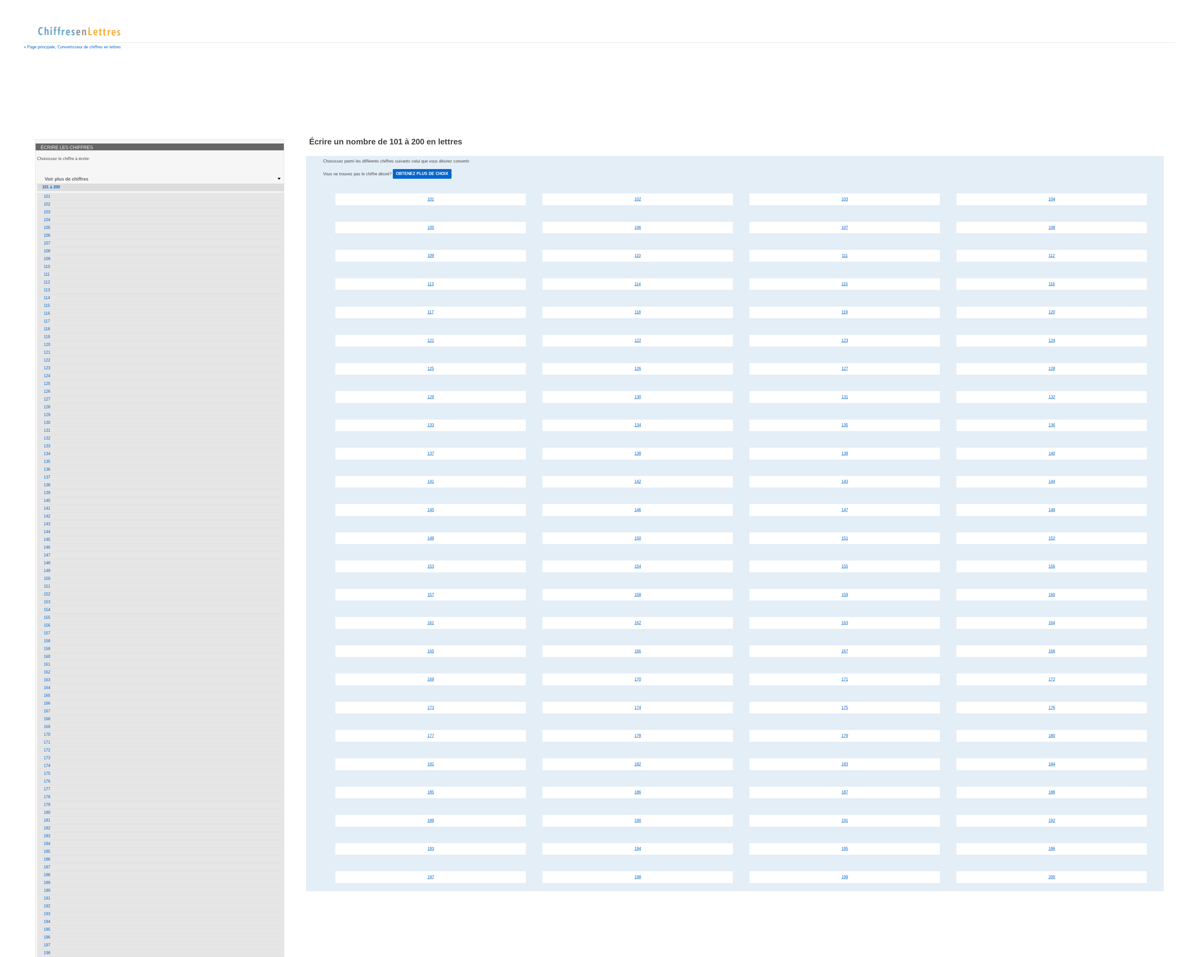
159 (844, 594)
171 (844, 679)
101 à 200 (51, 187)
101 (430, 199)
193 (430, 848)
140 (1052, 453)
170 (637, 679)
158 (637, 594)
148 (1052, 510)
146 (637, 510)
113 (430, 284)
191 (844, 820)
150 (637, 538)
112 (1052, 255)
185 (430, 792)
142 (637, 481)
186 (637, 792)
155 (844, 566)
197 (430, 877)
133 (430, 425)
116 (1052, 284)
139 (844, 453)
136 (1052, 425)
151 (844, 538)
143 (844, 481)
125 (430, 368)
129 (430, 397)
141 (430, 481)
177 (430, 735)
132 (1052, 397)
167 (844, 651)
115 (844, 284)
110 (637, 255)
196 (1052, 848)
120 (1052, 312)
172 (1052, 679)
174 (637, 707)
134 (637, 425)
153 (430, 566)
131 (844, 397)
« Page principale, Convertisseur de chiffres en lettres (72, 47)
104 (1052, 199)
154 (637, 566)
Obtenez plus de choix (422, 173)
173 (430, 707)
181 (430, 764)
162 (637, 622)
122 (637, 340)
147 (844, 510)
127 (844, 368)
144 (1052, 481)
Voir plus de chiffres (66, 179)
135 (844, 425)
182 (637, 764)
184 (1052, 764)
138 (637, 453)
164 (1052, 622)
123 (844, 340)
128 (1052, 368)
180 (1052, 735)
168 (1052, 651)
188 (1052, 792)
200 (1052, 877)
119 (844, 312)
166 (637, 651)
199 (844, 877)
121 (430, 340)
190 (637, 820)
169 (430, 679)
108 (1052, 227)
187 (844, 792)
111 (845, 255)
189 (430, 820)
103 (844, 199)
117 (430, 312)
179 (844, 735)
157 (430, 594)
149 (430, 538)
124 (1052, 340)
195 (844, 848)
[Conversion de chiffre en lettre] (79, 31)
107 (844, 227)
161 (430, 622)
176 (1052, 707)
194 (637, 848)
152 (1052, 538)
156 (1052, 566)
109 (430, 255)
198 (637, 877)
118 (637, 312)
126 (637, 368)
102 (637, 199)
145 (430, 510)
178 (637, 735)
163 (844, 622)
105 (430, 227)
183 (844, 764)
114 (637, 284)
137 (430, 453)
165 (430, 651)
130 (637, 397)
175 (844, 707)
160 (1052, 594)
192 (1052, 820)
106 (637, 227)
